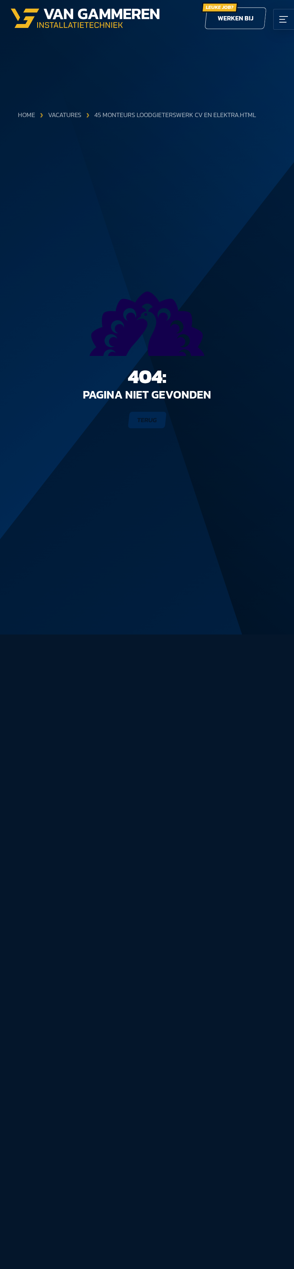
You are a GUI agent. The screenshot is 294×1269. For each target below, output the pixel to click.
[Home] (85, 18)
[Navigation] (283, 19)
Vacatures (64, 115)
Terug (147, 420)
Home (26, 115)
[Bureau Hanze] (147, 324)
